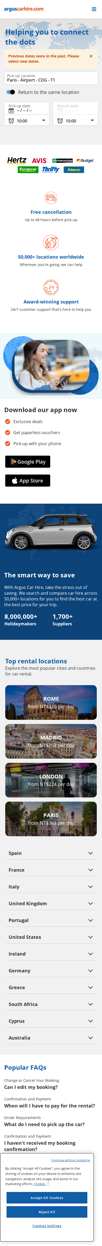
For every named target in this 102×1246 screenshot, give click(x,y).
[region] (47, 1197)
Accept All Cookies (47, 1197)
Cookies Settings (46, 1225)
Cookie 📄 (42, 1183)
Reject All (47, 1212)
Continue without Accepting (70, 1160)
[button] (94, 9)
